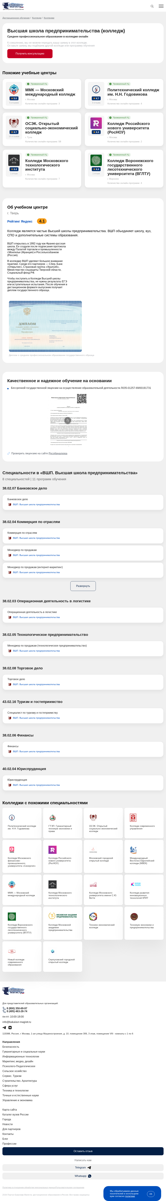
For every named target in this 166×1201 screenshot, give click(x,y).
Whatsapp (80, 1176)
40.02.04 (9, 769)
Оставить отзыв (83, 1151)
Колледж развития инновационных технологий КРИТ (139, 895)
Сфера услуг (10, 1085)
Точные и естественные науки (20, 1095)
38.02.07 (9, 488)
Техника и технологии (15, 1090)
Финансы (12, 746)
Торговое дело (16, 679)
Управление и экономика (17, 1100)
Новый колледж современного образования (16, 962)
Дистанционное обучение (16, 18)
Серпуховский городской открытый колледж (61, 960)
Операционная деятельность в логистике (32, 612)
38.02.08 (9, 668)
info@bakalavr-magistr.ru (16, 1022)
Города (6, 1119)
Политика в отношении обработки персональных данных (28, 1187)
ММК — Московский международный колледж (21, 894)
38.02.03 (9, 601)
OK (150, 1194)
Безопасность (10, 1046)
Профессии (9, 1143)
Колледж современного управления (142, 827)
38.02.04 (9, 522)
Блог (5, 1138)
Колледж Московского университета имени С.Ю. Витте (103, 895)
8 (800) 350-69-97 (17, 1008)
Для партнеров (11, 1129)
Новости (7, 1124)
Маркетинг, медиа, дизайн (17, 1061)
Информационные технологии (20, 1056)
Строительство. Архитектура (19, 1080)
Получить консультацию (30, 53)
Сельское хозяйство (14, 1071)
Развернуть (83, 586)
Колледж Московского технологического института (60, 895)
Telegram (80, 1167)
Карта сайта (9, 1109)
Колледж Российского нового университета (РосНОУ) (59, 861)
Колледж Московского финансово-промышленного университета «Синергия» (22, 862)
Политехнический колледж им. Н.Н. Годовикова (22, 827)
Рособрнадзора (58, 453)
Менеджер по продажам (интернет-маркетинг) (35, 567)
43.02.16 (9, 702)
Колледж (36, 18)
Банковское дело (17, 499)
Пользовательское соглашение (69, 1187)
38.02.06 (9, 735)
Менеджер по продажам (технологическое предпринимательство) (47, 645)
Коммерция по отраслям (22, 532)
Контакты (8, 1134)
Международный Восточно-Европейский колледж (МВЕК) (142, 861)
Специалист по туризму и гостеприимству (32, 712)
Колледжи (49, 18)
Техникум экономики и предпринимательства (142, 926)
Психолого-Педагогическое (18, 1066)
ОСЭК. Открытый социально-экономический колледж (103, 828)
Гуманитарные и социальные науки (23, 1051)
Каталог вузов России (15, 1114)
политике (130, 1196)
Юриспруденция (17, 779)
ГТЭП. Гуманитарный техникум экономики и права (60, 828)
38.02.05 (9, 635)
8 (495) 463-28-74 (17, 1011)
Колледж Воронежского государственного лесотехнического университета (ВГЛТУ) (20, 929)
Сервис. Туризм (11, 1076)
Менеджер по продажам (22, 550)
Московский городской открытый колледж (101, 859)
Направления (11, 1042)
